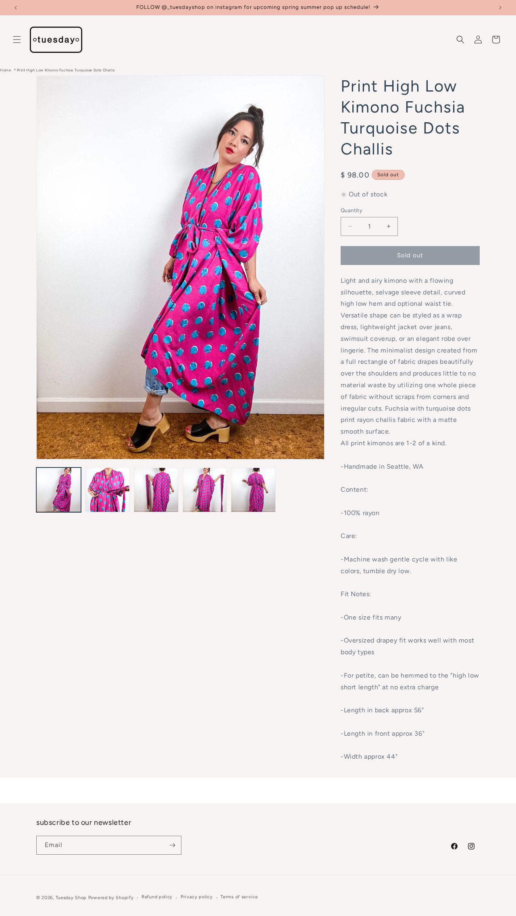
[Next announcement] (500, 7)
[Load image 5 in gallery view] (253, 489)
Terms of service (239, 896)
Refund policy (157, 896)
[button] (17, 39)
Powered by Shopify (111, 897)
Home (5, 70)
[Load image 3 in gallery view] (156, 489)
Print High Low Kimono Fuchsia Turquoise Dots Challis (66, 70)
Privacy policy (197, 896)
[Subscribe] (172, 845)
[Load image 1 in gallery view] (58, 489)
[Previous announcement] (16, 7)
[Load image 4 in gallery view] (205, 489)
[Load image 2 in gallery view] (107, 489)
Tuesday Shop (71, 897)
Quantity (351, 210)
